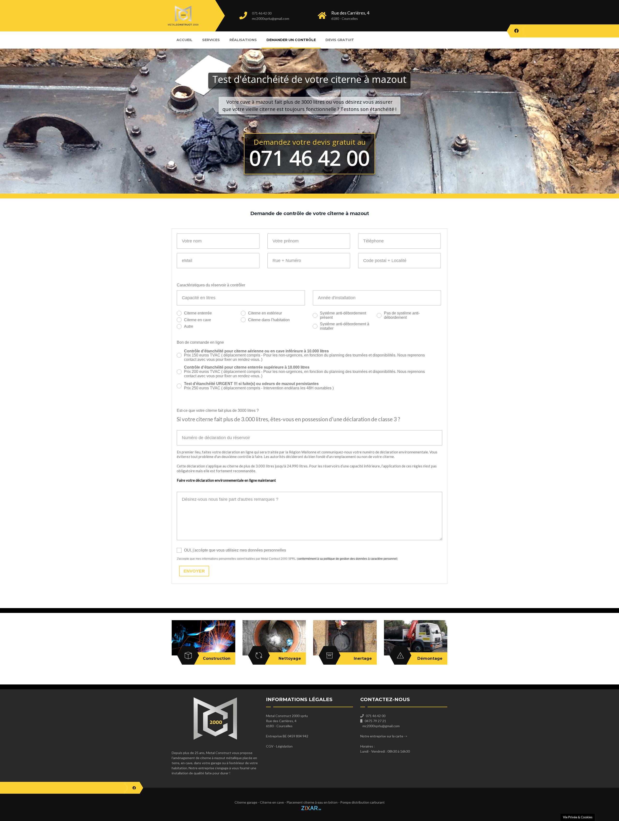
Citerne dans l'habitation (269, 320)
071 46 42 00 (262, 13)
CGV (269, 746)
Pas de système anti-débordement (402, 315)
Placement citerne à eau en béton (312, 802)
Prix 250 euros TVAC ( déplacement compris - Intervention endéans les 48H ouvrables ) (259, 386)
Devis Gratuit (339, 40)
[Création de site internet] (309, 807)
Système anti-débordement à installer (344, 326)
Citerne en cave (197, 320)
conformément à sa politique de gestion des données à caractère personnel (347, 558)
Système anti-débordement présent (343, 315)
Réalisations (243, 40)
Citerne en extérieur (265, 313)
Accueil (184, 40)
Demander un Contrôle (291, 40)
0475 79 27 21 (375, 721)
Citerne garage (246, 802)
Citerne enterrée (198, 313)
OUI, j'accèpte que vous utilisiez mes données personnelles (235, 550)
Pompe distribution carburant (362, 802)
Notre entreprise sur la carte (381, 736)
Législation (284, 746)
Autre (188, 326)
